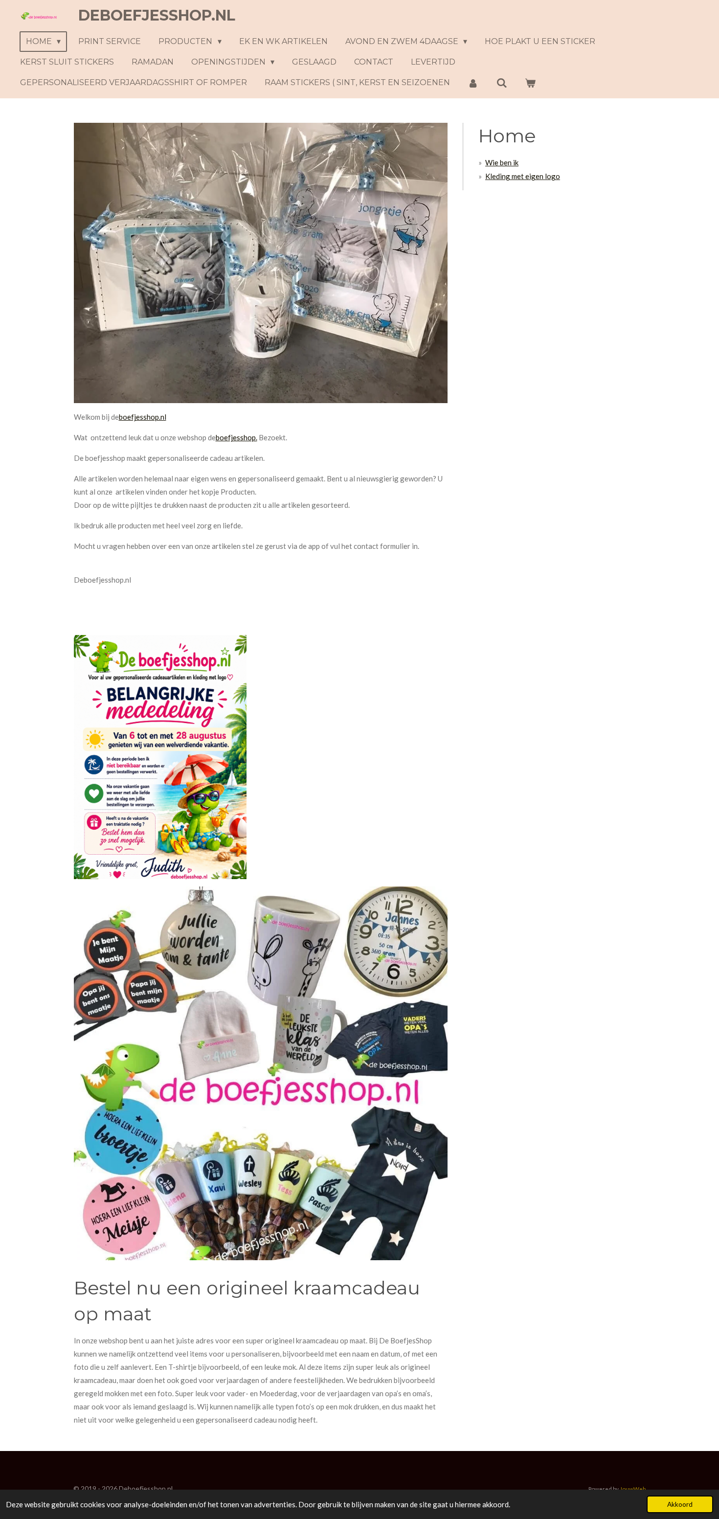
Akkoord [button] (680, 1504)
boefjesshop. (236, 437)
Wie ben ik (501, 162)
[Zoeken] (501, 82)
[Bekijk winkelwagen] (530, 82)
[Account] (473, 82)
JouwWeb (633, 1488)
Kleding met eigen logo (522, 176)
